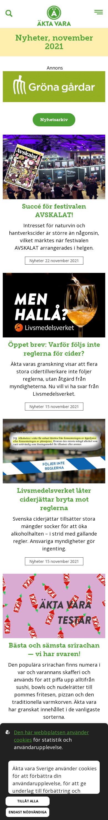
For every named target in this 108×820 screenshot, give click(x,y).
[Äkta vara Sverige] (54, 17)
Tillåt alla (27, 801)
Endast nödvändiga (28, 812)
